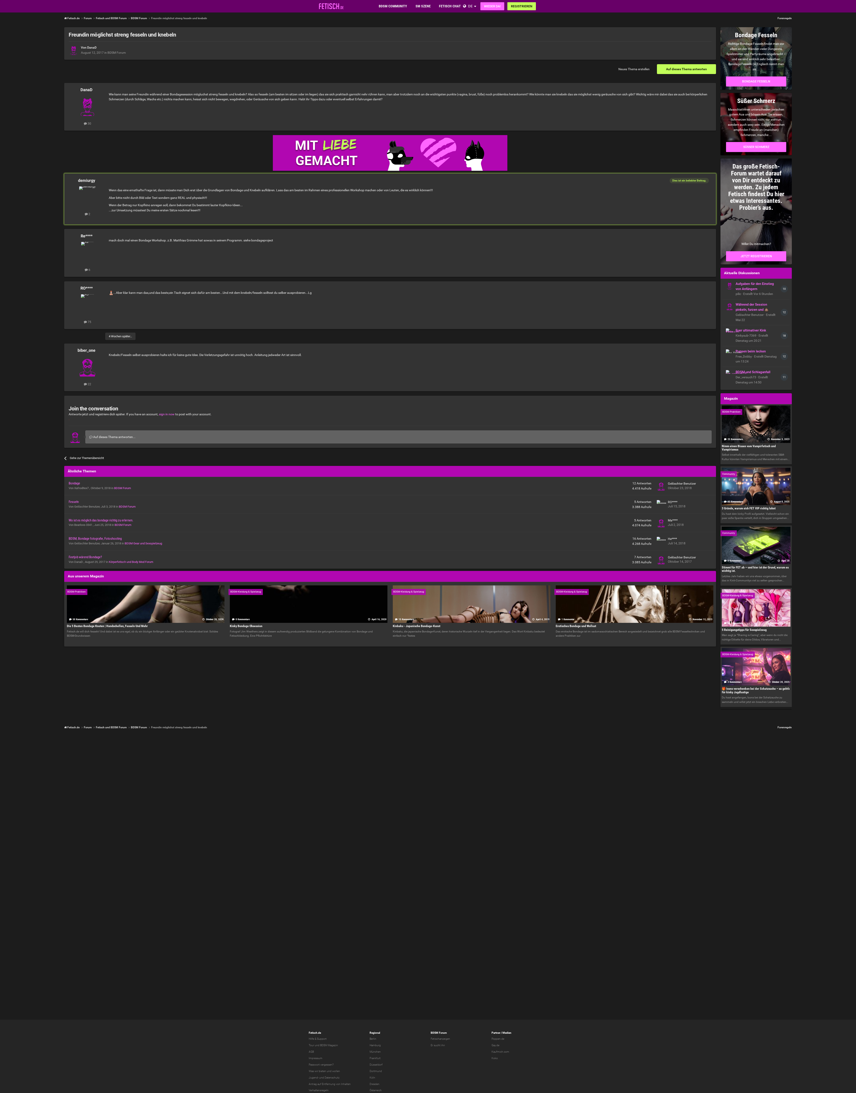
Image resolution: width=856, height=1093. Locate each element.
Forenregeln (785, 18)
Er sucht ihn (438, 1045)
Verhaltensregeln (319, 1090)
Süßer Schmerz (756, 147)
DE (470, 6)
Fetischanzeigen (440, 1038)
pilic (739, 294)
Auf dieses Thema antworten (686, 69)
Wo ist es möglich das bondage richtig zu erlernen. (101, 520)
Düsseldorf (376, 1064)
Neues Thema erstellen (634, 69)
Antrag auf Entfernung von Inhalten (330, 1084)
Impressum (315, 1058)
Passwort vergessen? (321, 1064)
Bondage (74, 483)
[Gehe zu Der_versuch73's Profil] (729, 374)
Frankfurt (375, 1058)
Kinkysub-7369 (746, 335)
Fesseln (74, 502)
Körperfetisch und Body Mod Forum (131, 562)
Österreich (376, 1090)
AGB (311, 1051)
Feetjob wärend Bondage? (85, 557)
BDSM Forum (116, 52)
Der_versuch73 (746, 377)
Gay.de (495, 1045)
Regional (375, 1032)
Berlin (373, 1038)
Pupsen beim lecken (751, 351)
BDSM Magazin (329, 1045)
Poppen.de (498, 1038)
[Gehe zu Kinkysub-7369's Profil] (729, 332)
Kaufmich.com (500, 1051)
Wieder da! (492, 6)
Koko (495, 1058)
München (375, 1051)
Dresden (374, 1084)
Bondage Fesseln (756, 81)
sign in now (167, 414)
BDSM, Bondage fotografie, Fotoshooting (95, 539)
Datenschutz (332, 1077)
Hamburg (375, 1045)
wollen (336, 1071)
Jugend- (314, 1077)
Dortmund (376, 1071)
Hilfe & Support (318, 1038)
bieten (322, 1071)
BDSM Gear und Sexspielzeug (143, 543)
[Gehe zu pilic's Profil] (729, 285)
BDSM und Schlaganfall (753, 372)
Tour (311, 1045)
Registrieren (521, 6)
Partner (496, 1032)
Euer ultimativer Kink (751, 330)
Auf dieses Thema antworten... (114, 437)
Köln (372, 1077)
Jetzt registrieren (756, 256)
